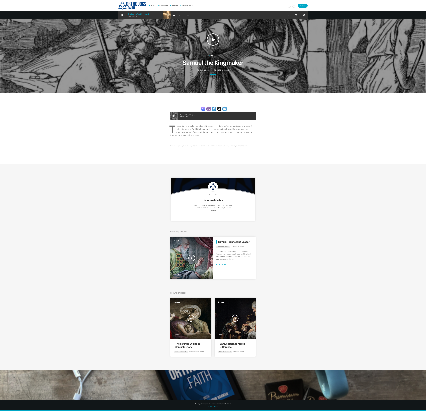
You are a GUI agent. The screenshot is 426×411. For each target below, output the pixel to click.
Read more (223, 265)
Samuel (223, 146)
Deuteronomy (215, 146)
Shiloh (232, 146)
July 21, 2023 (238, 352)
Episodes (163, 6)
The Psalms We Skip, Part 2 (138, 14)
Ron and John (213, 200)
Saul (228, 146)
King (207, 146)
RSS (302, 5)
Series (175, 6)
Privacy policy (213, 406)
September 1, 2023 (196, 352)
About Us (186, 6)
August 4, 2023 (238, 247)
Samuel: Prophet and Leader (233, 241)
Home (153, 6)
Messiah (195, 146)
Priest (238, 146)
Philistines (187, 146)
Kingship (202, 146)
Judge (180, 146)
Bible (213, 55)
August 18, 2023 (221, 70)
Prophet (244, 146)
